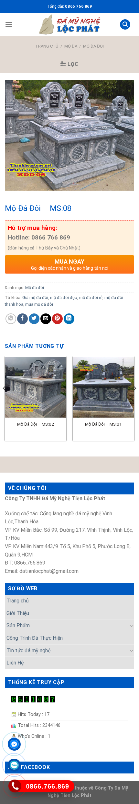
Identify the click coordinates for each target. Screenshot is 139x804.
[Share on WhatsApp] (10, 318)
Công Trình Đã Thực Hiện (34, 638)
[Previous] (4, 401)
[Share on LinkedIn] (69, 318)
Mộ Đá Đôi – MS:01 (103, 424)
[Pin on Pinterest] (57, 318)
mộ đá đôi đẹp (63, 297)
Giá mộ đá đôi (35, 297)
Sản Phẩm (18, 625)
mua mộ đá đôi (39, 304)
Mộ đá (70, 46)
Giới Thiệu (17, 613)
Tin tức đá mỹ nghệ (28, 650)
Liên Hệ (15, 663)
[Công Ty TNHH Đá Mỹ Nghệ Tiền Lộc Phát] (69, 24)
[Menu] (9, 24)
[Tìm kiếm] (125, 24)
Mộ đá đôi (93, 46)
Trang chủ (46, 46)
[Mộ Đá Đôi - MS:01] (103, 387)
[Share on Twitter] (34, 318)
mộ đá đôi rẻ (90, 297)
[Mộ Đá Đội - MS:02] (35, 387)
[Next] (134, 401)
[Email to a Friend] (45, 318)
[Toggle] (131, 625)
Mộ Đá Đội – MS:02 (35, 424)
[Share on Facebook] (22, 318)
